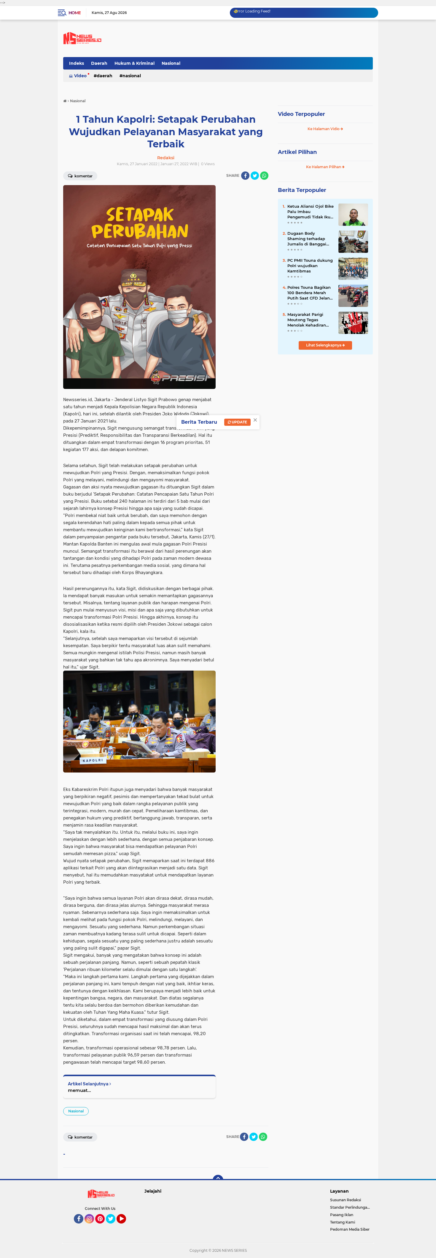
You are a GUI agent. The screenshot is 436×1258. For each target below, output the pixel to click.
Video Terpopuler (301, 114)
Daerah (99, 63)
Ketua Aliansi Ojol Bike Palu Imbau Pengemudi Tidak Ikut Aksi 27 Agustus (310, 212)
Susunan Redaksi (345, 1200)
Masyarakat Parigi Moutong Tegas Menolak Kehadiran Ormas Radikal (306, 320)
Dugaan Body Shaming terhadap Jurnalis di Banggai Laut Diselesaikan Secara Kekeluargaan (308, 239)
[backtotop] (218, 1180)
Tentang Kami (342, 1222)
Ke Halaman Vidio (324, 129)
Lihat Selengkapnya (324, 345)
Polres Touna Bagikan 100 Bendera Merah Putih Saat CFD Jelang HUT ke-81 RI (309, 293)
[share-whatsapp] (264, 175)
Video (80, 75)
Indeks (76, 63)
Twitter (113, 1226)
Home (75, 12)
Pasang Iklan (341, 1215)
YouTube (125, 1226)
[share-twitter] (255, 175)
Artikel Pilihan (297, 152)
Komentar (83, 176)
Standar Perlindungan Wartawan (351, 1207)
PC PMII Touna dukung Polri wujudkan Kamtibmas (310, 265)
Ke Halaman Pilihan (324, 167)
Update (239, 422)
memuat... (79, 1090)
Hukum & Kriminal (134, 63)
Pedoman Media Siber (350, 1229)
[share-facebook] (245, 175)
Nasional (171, 63)
